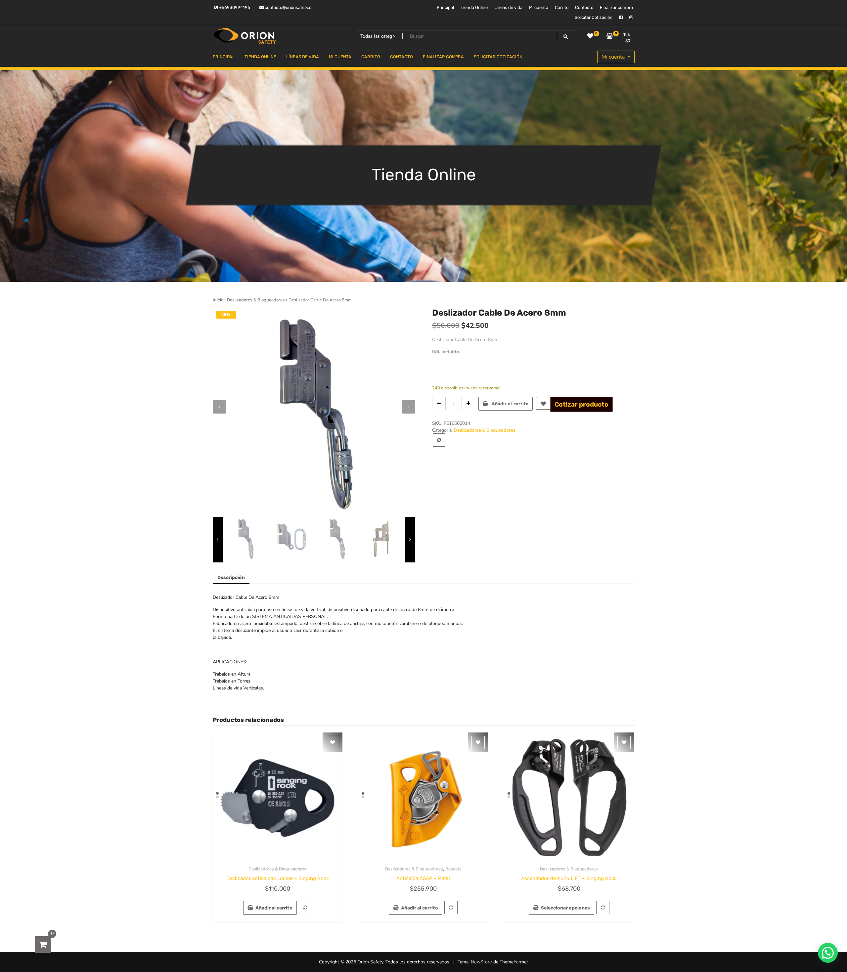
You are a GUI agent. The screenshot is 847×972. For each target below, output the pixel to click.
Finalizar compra (616, 7)
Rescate (453, 868)
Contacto (584, 7)
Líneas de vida (508, 7)
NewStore (481, 962)
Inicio (218, 299)
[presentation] (219, 407)
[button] (828, 953)
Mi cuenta (538, 7)
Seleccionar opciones (565, 908)
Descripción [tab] (231, 577)
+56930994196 (234, 7)
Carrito (561, 7)
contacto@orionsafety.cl (288, 7)
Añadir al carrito (509, 404)
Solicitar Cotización (593, 17)
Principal (445, 7)
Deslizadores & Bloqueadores (256, 299)
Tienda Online (474, 7)
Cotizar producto (581, 404)
